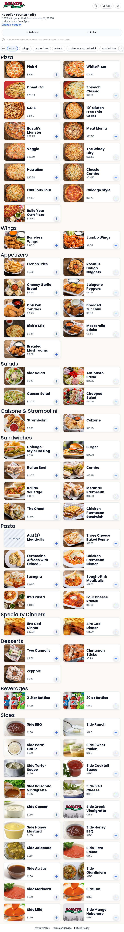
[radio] (32, 32)
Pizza (12, 48)
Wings (25, 48)
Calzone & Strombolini (82, 48)
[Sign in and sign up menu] (118, 6)
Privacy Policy (42, 928)
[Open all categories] (3, 48)
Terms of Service (62, 928)
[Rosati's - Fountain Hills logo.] (14, 5)
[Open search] (96, 6)
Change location (11, 24)
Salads (59, 48)
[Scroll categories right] (120, 48)
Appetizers (41, 48)
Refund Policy (81, 928)
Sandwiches (109, 48)
